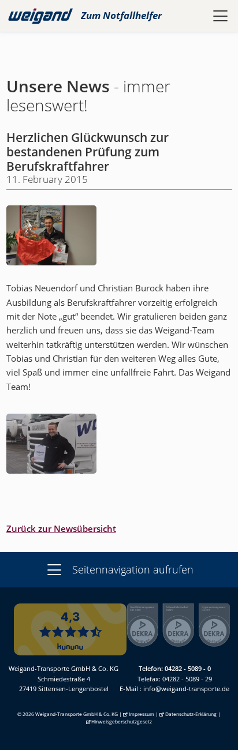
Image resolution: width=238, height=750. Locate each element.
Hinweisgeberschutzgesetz (121, 721)
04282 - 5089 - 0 (188, 668)
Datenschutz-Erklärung (191, 714)
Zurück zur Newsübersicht (61, 529)
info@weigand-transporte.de (186, 688)
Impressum (141, 714)
